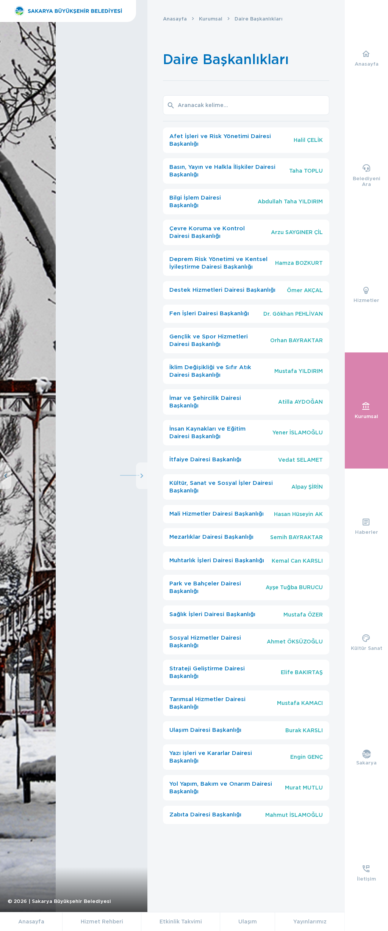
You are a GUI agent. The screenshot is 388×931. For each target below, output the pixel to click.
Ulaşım (247, 921)
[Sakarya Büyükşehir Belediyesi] (68, 11)
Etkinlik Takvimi (181, 921)
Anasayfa (175, 19)
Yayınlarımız (310, 921)
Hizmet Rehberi (102, 921)
